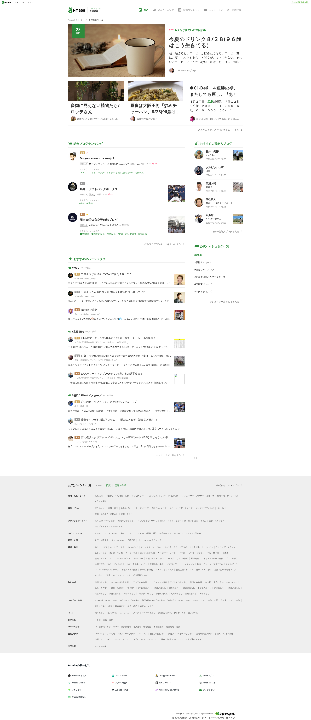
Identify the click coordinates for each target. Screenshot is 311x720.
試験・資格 (108, 620)
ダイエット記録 (191, 520)
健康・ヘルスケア (204, 569)
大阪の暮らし (100, 593)
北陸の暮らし (220, 588)
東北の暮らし (160, 588)
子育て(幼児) (152, 495)
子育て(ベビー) (137, 495)
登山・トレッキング (129, 547)
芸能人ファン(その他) (224, 633)
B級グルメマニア (159, 508)
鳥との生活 (193, 613)
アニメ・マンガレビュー (120, 558)
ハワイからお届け (159, 582)
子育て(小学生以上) (169, 495)
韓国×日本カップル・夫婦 (153, 600)
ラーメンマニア (142, 508)
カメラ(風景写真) (147, 552)
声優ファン (99, 639)
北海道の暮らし (145, 588)
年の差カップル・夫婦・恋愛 (205, 600)
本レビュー (138, 558)
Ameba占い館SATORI (169, 689)
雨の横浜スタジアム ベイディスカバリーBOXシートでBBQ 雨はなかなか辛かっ (127, 437)
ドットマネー (121, 675)
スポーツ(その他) (114, 564)
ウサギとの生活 (149, 613)
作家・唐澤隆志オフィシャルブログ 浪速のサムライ (97, 360)
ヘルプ (232, 717)
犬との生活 (112, 613)
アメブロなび (208, 689)
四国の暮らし (162, 593)
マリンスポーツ (147, 547)
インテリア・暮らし (118, 533)
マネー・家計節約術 (122, 626)
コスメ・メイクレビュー (170, 520)
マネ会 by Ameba (167, 675)
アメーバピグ (121, 682)
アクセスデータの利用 (214, 717)
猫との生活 (99, 613)
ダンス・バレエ (116, 552)
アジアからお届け (141, 582)
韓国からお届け (101, 582)
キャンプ (114, 547)
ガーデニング (100, 533)
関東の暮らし (174, 588)
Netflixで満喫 (89, 309)
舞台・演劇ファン (193, 639)
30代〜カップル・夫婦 (129, 600)
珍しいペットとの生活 (129, 613)
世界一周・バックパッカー (225, 582)
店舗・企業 (120, 485)
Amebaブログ (209, 675)
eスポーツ (99, 575)
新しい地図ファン (158, 633)
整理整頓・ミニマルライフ (171, 533)
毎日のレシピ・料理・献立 (106, 508)
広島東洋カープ (204, 284)
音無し (92, 194)
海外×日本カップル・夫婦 (178, 600)
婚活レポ (210, 495)
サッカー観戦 (182, 558)
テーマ (98, 485)
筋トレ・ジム (100, 552)
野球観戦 (195, 558)
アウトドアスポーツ (182, 547)
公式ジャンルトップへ (227, 485)
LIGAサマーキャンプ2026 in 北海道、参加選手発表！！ (113, 373)
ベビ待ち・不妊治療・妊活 (117, 495)
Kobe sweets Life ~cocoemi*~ (88, 314)
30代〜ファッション (126, 520)
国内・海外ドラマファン (172, 639)
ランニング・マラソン (225, 547)
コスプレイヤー (173, 564)
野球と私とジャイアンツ (85, 423)
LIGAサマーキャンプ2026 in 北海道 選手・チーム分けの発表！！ (119, 338)
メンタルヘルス (118, 540)
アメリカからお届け (178, 582)
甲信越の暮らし (204, 588)
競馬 (108, 575)
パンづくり (222, 508)
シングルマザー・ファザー (192, 495)
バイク (144, 564)
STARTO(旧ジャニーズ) (105, 633)
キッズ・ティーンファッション (108, 526)
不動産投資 (158, 626)
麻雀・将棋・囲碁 (129, 569)
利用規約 (196, 717)
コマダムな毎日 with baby (86, 441)
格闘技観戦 (99, 564)
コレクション (188, 564)
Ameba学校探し (79, 697)
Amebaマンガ (209, 682)
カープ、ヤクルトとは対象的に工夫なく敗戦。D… (114, 163)
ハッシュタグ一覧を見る (168, 455)
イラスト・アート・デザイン (191, 552)
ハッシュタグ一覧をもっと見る (223, 301)
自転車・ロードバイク (203, 547)
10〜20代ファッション (105, 520)
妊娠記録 (99, 495)
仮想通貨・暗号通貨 (142, 626)
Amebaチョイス (79, 675)
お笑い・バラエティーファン (146, 639)
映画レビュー (100, 558)
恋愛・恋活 (132, 606)
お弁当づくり (126, 508)
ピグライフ (76, 689)
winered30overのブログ (85, 278)
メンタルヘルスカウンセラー (150, 540)
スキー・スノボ (164, 547)
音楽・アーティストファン (119, 639)
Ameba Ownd (78, 682)
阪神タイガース (204, 262)
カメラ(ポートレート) (167, 552)
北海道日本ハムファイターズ (210, 276)
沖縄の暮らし (191, 593)
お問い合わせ (181, 717)
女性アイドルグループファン (181, 633)
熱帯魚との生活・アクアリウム (171, 613)
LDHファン (142, 633)
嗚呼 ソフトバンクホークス (99, 189)
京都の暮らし (115, 593)
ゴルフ (104, 547)
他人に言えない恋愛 (103, 606)
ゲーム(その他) (146, 569)
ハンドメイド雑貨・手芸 (146, 533)
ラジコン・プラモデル (213, 564)
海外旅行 (131, 588)
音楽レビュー (151, 558)
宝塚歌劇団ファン (204, 633)
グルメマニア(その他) (204, 508)
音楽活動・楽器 (156, 564)
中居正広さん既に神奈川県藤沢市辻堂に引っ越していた (113, 292)
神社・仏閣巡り (118, 588)
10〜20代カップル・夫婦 (106, 600)
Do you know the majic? (97, 158)
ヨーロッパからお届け (121, 582)
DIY (131, 533)
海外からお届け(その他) (200, 582)
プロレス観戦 (231, 558)
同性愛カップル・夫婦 (230, 600)
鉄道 (199, 564)
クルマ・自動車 (131, 564)
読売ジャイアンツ (205, 269)
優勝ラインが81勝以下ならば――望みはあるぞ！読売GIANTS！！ (119, 419)
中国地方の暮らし (146, 593)
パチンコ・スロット (122, 575)
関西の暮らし (129, 593)
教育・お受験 (100, 501)
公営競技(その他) (140, 575)
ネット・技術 (100, 646)
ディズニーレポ (167, 558)
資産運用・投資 (173, 626)
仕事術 (98, 620)
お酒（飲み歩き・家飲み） (106, 513)
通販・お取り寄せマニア (225, 569)
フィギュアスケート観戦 (212, 558)
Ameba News (121, 689)
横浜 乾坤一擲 (81, 406)
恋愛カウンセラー (148, 606)
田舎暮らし (204, 593)
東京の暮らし (189, 588)
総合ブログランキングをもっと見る (162, 244)
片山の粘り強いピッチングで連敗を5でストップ (109, 402)
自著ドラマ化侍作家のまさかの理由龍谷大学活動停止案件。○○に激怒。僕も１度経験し (132, 356)
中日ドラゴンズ (204, 291)
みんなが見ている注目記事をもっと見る (218, 130)
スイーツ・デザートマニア (181, 508)
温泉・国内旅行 (101, 588)
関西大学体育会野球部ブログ (99, 220)
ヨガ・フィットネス (164, 569)
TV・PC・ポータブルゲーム (107, 569)
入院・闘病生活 (101, 540)
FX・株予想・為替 (102, 626)
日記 (108, 485)
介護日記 (131, 540)
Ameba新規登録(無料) (300, 2)
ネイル (203, 520)
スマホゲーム (231, 564)
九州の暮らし (176, 593)
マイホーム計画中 (193, 533)
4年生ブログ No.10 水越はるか (105, 225)
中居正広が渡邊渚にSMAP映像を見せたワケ (106, 274)
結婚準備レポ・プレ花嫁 (227, 495)
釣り (97, 547)
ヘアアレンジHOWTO (147, 520)
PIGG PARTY (165, 682)
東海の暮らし (234, 588)
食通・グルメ (126, 513)
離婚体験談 (120, 606)
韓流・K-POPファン (126, 633)
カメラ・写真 (131, 552)
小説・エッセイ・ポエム (218, 552)
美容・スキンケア (217, 520)
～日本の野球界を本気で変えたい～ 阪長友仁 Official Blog (102, 342)
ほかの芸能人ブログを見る (225, 231)
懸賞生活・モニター (184, 569)
